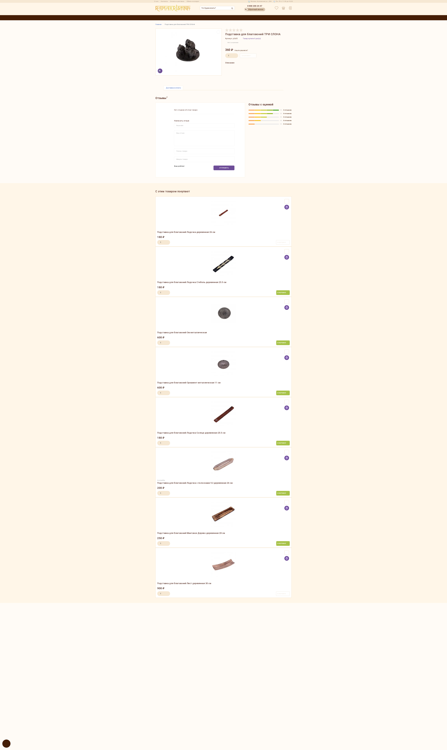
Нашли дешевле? (241, 50)
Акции (222, 17)
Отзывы (287, 17)
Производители (199, 17)
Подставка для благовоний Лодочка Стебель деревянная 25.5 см (191, 282)
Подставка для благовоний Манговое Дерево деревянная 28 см (191, 533)
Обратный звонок (255, 9)
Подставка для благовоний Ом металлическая (182, 332)
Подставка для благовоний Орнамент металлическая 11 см (189, 382)
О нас (156, 1)
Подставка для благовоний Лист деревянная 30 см (184, 583)
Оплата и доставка (177, 1)
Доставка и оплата (235, 17)
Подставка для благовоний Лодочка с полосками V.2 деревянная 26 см (195, 483)
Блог (279, 17)
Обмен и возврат (193, 1)
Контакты (164, 1)
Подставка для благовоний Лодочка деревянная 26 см (186, 232)
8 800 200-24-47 (254, 6)
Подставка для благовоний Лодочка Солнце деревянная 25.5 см (191, 433)
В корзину (246, 56)
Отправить (224, 168)
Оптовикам (212, 17)
